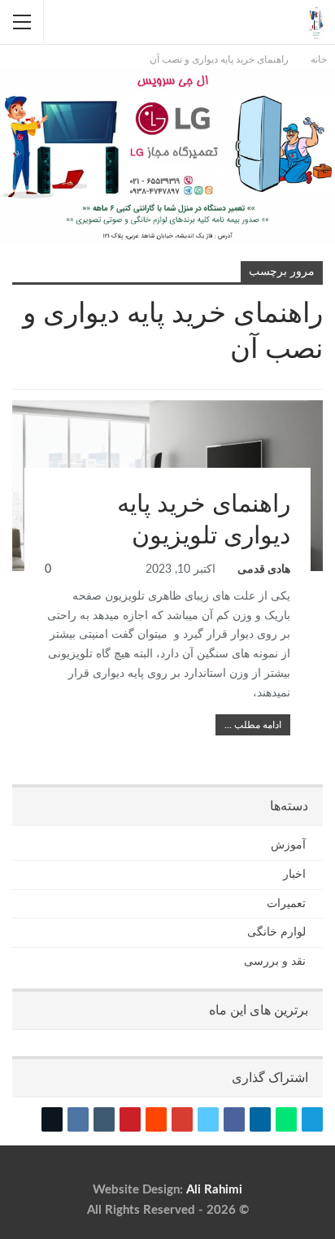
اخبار (294, 874)
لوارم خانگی (276, 932)
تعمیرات (286, 904)
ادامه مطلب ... (252, 725)
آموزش (317, 402)
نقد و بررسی (275, 961)
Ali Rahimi (214, 1190)
